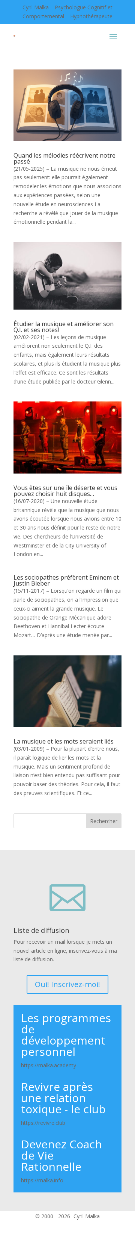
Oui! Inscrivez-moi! (67, 984)
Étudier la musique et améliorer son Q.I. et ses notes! (64, 327)
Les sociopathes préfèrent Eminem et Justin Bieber (66, 580)
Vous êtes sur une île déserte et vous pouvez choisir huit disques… (65, 491)
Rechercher (103, 821)
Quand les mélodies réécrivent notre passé (65, 158)
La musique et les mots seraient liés (64, 741)
